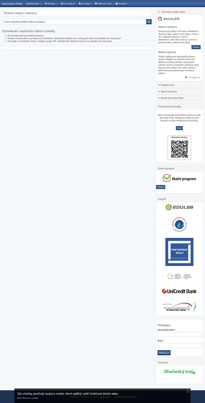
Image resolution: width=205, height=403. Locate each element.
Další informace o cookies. (28, 398)
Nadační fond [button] (167, 85)
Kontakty (122, 3)
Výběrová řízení (104, 3)
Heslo (160, 340)
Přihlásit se (164, 352)
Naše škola (34, 3)
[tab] (179, 12)
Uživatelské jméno (166, 329)
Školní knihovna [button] (168, 91)
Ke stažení (86, 3)
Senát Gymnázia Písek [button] (172, 98)
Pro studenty (69, 3)
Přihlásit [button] (196, 47)
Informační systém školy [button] (172, 11)
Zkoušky (51, 3)
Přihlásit (161, 187)
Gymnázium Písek (12, 3)
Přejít (179, 128)
